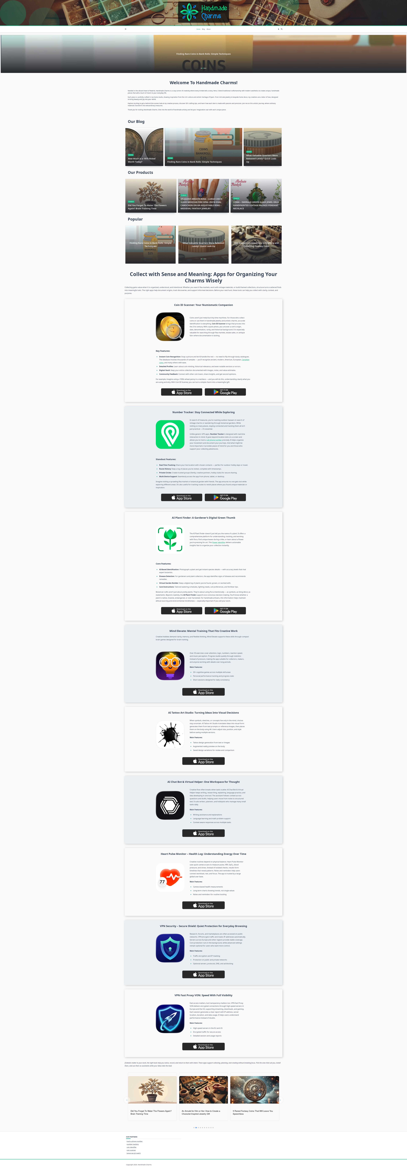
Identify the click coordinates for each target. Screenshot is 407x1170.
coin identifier (132, 1147)
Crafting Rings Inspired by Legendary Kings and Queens (150, 1112)
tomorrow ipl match (134, 1153)
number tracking (133, 1144)
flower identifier (218, 542)
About (208, 29)
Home (198, 29)
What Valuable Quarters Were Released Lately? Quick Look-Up (262, 158)
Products (131, 201)
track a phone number (135, 1141)
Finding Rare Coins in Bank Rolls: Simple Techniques (194, 161)
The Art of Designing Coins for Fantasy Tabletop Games (250, 1112)
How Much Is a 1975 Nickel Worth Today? (203, 53)
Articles (131, 155)
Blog (203, 29)
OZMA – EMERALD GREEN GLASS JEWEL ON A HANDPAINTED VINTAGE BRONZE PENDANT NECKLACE (256, 205)
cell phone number (214, 440)
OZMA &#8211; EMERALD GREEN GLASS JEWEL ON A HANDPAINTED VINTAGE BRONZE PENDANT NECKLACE (202, 1113)
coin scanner (131, 1150)
